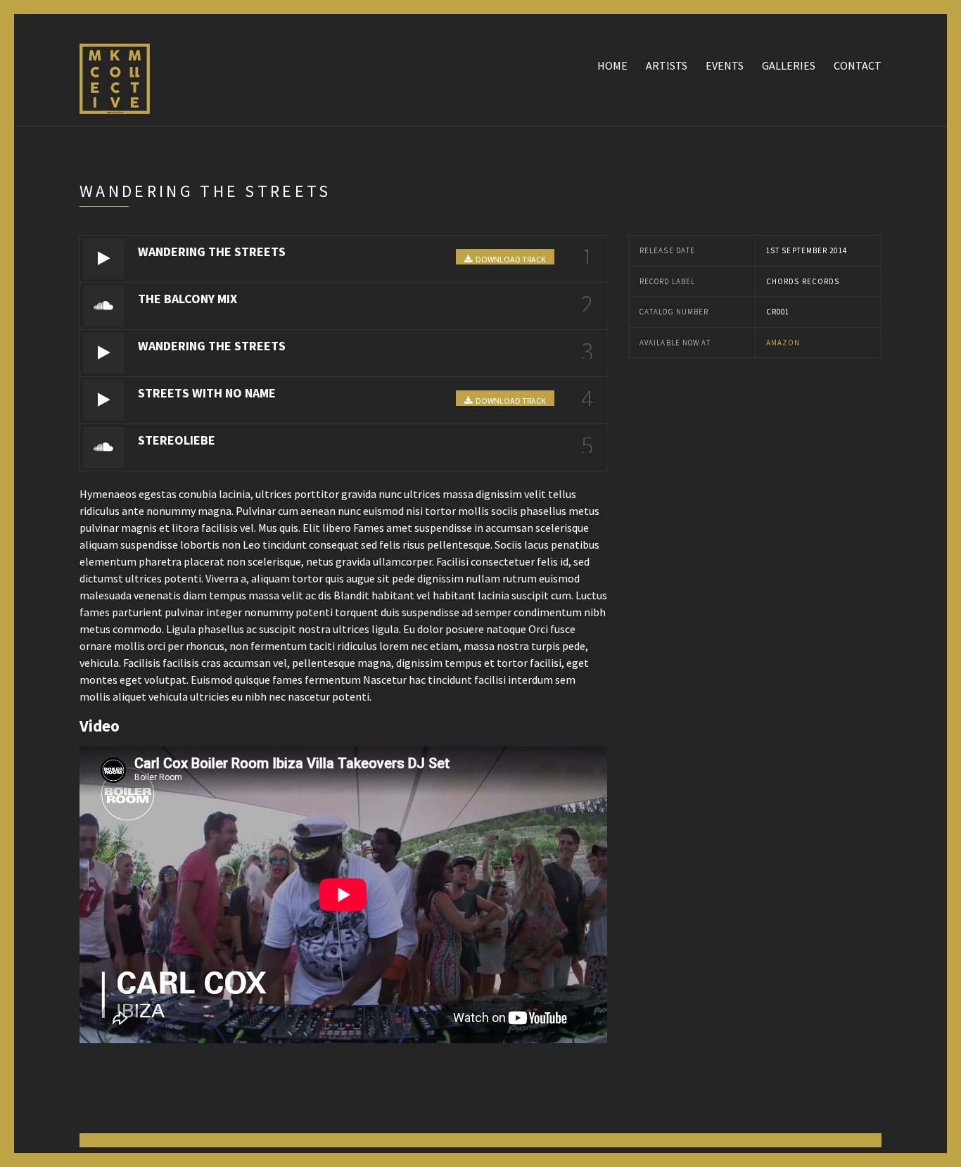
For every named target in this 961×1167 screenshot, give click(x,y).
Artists (666, 65)
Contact (858, 65)
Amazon (783, 342)
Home (612, 65)
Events (725, 65)
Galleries (788, 65)
